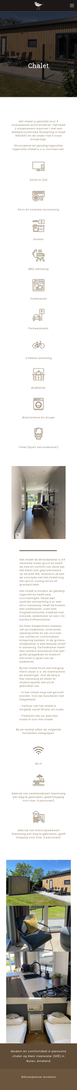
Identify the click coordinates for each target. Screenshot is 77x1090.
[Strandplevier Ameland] (38, 5)
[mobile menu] (72, 5)
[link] (38, 502)
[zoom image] (38, 502)
